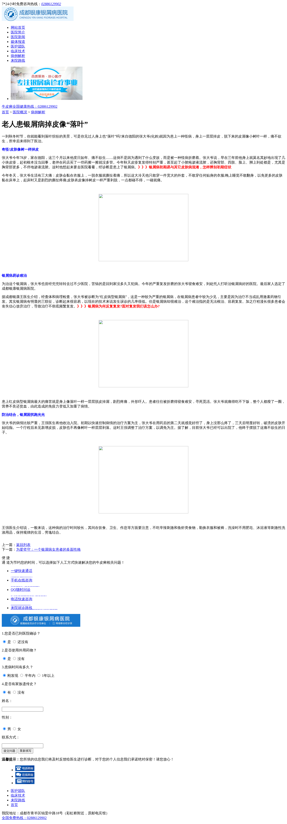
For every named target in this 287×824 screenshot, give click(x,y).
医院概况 (20, 112)
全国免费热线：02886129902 (24, 818)
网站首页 (18, 27)
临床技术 (18, 51)
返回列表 (23, 545)
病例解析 (18, 56)
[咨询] (143, 260)
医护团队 (18, 46)
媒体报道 (18, 42)
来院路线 (18, 60)
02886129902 (51, 4)
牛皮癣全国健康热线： (29, 106)
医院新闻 (18, 37)
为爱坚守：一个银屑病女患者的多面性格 (48, 549)
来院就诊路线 (34, 608)
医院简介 (18, 32)
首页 (5, 112)
